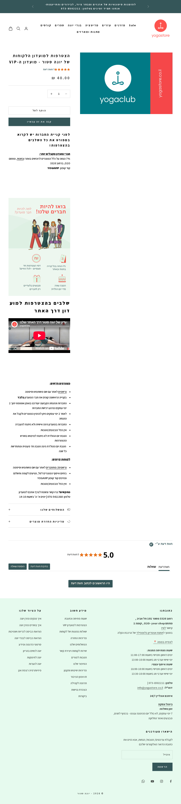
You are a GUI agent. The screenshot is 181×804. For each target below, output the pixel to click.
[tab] (39, 566)
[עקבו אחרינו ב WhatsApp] (143, 781)
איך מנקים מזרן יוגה (30, 618)
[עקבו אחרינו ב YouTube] (152, 781)
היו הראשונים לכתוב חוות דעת (90, 583)
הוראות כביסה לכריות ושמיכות (24, 631)
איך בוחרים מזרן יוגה (30, 625)
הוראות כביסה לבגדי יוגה (27, 638)
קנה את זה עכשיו (39, 121)
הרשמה (162, 766)
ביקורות (82, 696)
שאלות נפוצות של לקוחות (73, 631)
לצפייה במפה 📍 (163, 642)
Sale (132, 25)
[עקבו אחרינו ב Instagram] (161, 781)
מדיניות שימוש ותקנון (75, 670)
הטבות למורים (79, 657)
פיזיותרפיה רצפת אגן (29, 670)
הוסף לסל (39, 110)
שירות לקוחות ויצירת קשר (73, 651)
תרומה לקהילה (79, 683)
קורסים (46, 25)
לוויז (163, 628)
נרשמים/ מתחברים (56, 467)
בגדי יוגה (75, 25)
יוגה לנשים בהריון (32, 651)
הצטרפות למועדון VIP (75, 625)
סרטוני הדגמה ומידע (30, 644)
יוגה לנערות (35, 664)
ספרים (59, 25)
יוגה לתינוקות (34, 657)
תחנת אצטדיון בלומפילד (149, 633)
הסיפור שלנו (80, 664)
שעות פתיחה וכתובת (76, 618)
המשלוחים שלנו (78, 644)
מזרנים (120, 25)
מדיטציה (92, 25)
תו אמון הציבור (79, 677)
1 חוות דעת (48, 69)
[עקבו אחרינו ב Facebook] (171, 781)
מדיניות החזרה (79, 638)
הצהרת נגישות (79, 690)
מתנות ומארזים (88, 32)
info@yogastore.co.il (150, 688)
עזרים (106, 25)
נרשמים (62, 392)
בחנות (20, 159)
